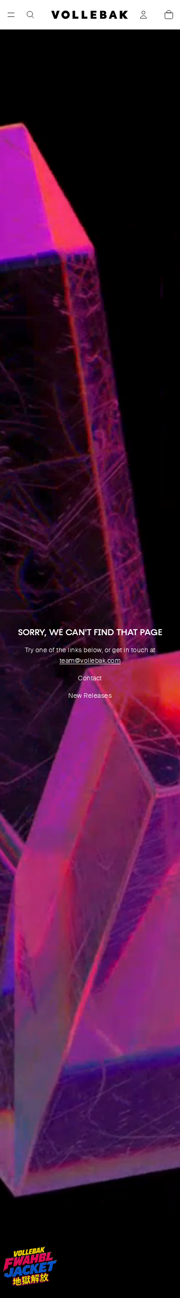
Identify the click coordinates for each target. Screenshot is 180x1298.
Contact (90, 678)
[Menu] (11, 14)
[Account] (143, 15)
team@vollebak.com (90, 660)
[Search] (30, 15)
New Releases (90, 695)
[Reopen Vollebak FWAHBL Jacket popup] (29, 1266)
